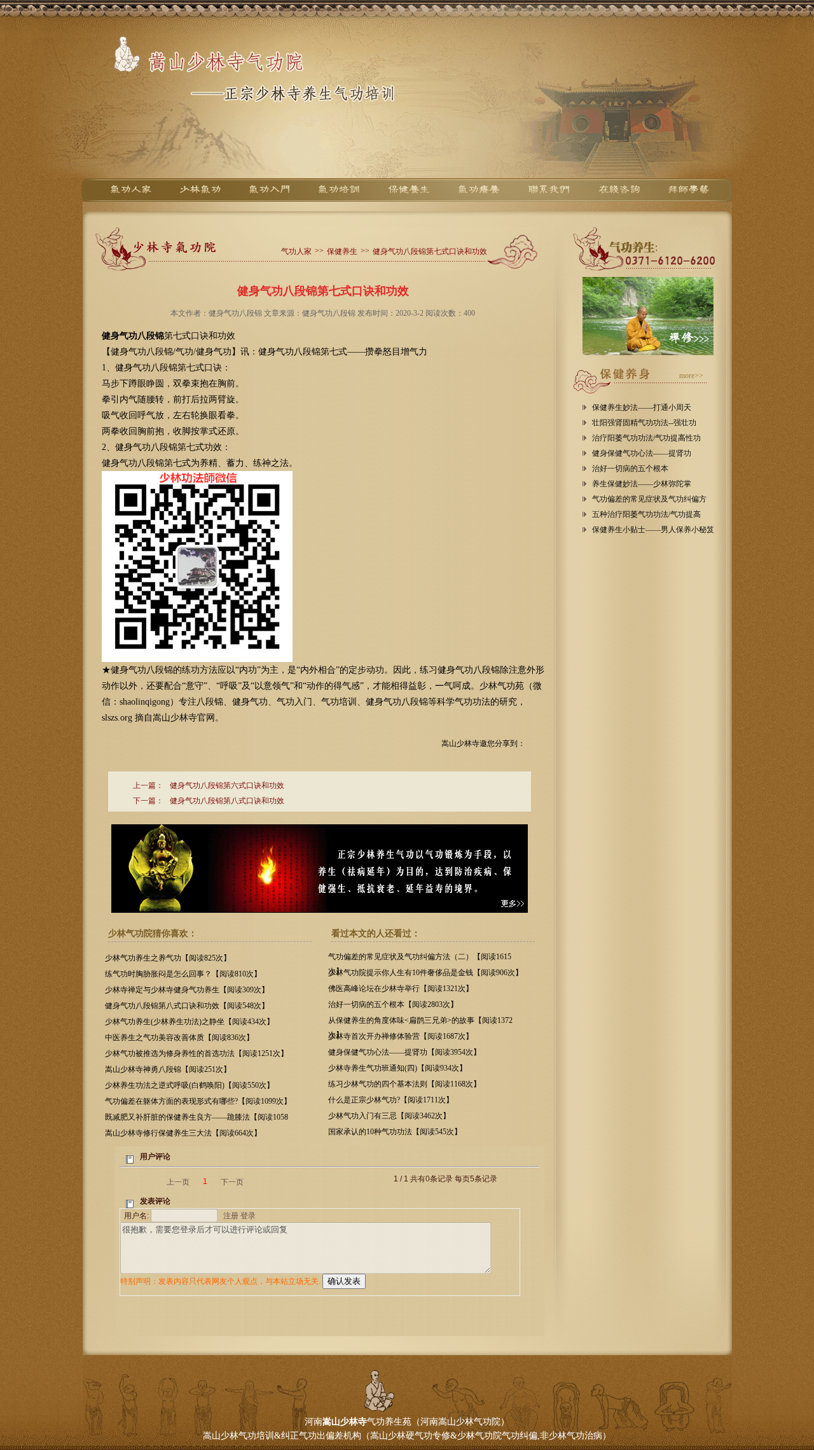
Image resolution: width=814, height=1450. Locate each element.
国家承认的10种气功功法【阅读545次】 (395, 1131)
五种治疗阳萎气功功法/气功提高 (646, 514)
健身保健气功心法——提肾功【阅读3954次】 (404, 1052)
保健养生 (342, 251)
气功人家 (296, 251)
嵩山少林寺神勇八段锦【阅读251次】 (168, 1069)
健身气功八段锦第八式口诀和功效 (227, 800)
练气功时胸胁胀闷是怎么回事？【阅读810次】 (183, 973)
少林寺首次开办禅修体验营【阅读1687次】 (400, 1036)
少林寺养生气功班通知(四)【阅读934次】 (397, 1068)
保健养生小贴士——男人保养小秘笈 (653, 529)
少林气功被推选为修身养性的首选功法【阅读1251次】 (196, 1053)
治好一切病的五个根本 (630, 468)
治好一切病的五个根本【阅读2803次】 (393, 1004)
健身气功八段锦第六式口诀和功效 (227, 785)
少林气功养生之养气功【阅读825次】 (168, 958)
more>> (691, 375)
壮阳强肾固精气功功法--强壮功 (644, 422)
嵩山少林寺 (344, 1421)
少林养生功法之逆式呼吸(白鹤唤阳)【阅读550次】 (189, 1085)
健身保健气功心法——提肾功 (641, 453)
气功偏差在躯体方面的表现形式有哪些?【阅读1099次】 (198, 1101)
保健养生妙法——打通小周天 (641, 407)
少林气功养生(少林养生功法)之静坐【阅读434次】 (189, 1021)
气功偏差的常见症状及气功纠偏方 (649, 499)
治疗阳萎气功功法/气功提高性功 (646, 437)
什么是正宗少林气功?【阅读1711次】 (390, 1099)
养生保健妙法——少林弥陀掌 (641, 483)
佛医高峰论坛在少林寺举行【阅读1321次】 (400, 988)
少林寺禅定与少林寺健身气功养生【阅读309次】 (187, 989)
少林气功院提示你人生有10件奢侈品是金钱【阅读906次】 (425, 972)
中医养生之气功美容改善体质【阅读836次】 (179, 1037)
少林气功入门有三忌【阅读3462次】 (389, 1115)
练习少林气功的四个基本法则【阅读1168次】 (404, 1084)
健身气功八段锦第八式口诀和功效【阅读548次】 (187, 1005)
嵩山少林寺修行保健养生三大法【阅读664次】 (183, 1133)
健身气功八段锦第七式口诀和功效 (430, 251)
